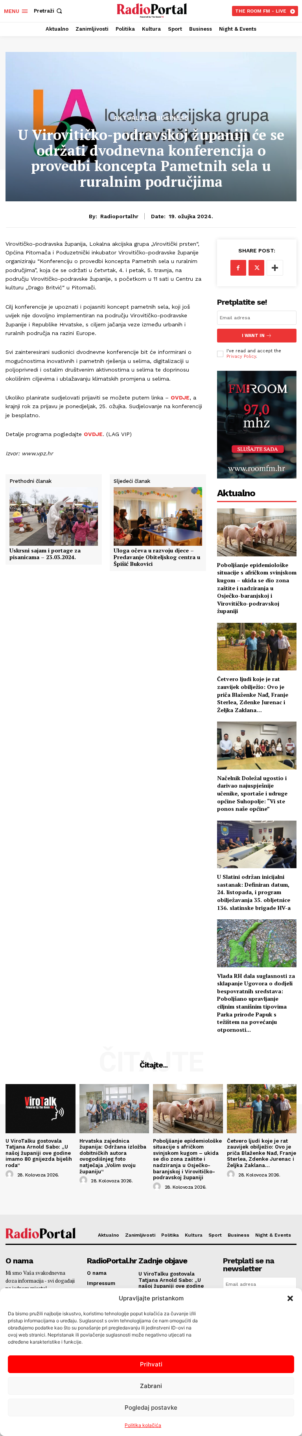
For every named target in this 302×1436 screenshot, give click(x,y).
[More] (275, 268)
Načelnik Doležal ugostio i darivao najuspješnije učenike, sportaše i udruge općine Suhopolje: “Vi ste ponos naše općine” (252, 793)
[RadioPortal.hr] (152, 10)
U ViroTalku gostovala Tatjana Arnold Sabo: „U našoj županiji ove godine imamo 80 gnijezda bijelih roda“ (39, 1153)
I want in (253, 335)
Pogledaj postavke (151, 1407)
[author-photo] (11, 1174)
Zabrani (151, 1386)
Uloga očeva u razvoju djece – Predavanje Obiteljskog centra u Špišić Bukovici (157, 557)
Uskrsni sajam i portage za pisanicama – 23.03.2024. (45, 554)
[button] (290, 1298)
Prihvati (151, 1364)
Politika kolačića (143, 1425)
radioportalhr (119, 216)
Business (173, 118)
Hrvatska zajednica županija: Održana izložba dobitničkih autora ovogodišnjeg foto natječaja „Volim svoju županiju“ (112, 1156)
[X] (256, 268)
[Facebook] (238, 268)
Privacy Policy (241, 356)
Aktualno (131, 118)
